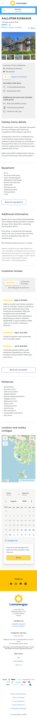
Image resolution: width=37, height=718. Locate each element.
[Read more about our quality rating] (10, 25)
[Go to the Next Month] (31, 501)
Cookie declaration (18, 705)
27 (22, 530)
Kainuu (11, 27)
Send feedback (18, 661)
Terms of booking (18, 697)
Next (32, 43)
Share (32, 28)
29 (30, 530)
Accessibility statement (18, 708)
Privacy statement (18, 701)
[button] (17, 456)
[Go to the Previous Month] (5, 501)
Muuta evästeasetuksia (18, 694)
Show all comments (18, 370)
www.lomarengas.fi (18, 626)
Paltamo (5, 27)
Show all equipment (14, 202)
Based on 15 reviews (19, 77)
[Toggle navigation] (3, 3)
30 (34, 530)
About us (18, 665)
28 (26, 530)
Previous (5, 43)
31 (10, 535)
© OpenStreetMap (27, 480)
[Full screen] (31, 438)
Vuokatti (18, 27)
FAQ (18, 657)
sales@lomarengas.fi (18, 624)
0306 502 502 (18, 636)
